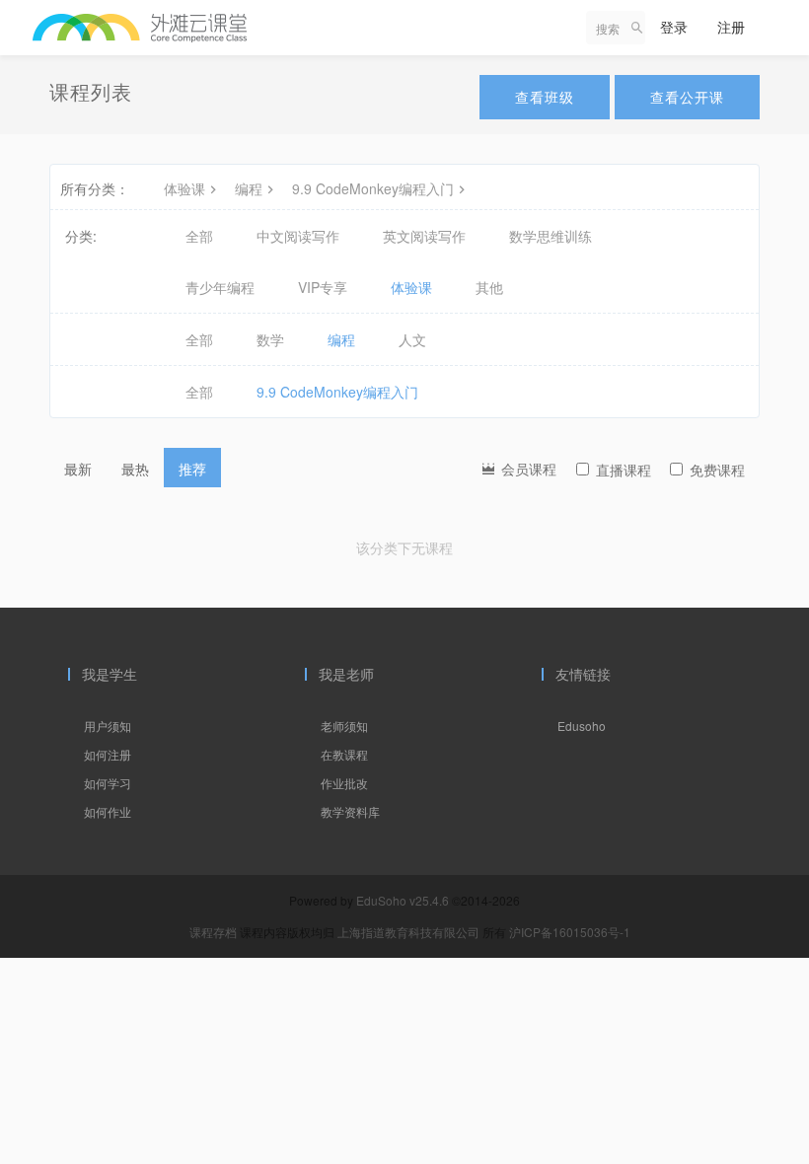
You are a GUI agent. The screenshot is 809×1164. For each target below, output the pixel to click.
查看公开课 (687, 97)
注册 (731, 26)
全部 (199, 236)
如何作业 (107, 811)
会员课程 (526, 468)
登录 (674, 26)
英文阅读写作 (424, 236)
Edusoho (581, 725)
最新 (78, 468)
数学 (270, 339)
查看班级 (544, 97)
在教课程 (344, 754)
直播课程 (623, 469)
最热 (135, 468)
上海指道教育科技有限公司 (409, 931)
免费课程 (717, 469)
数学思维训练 (550, 236)
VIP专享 (322, 287)
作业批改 (344, 782)
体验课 (184, 188)
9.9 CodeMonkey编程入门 (373, 188)
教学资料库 (350, 811)
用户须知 (107, 725)
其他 (489, 287)
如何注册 (107, 754)
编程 (248, 188)
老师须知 (344, 725)
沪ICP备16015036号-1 (569, 931)
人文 (412, 339)
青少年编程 (220, 287)
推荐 (192, 468)
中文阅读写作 (298, 236)
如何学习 (107, 782)
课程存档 (213, 931)
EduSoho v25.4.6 (402, 900)
